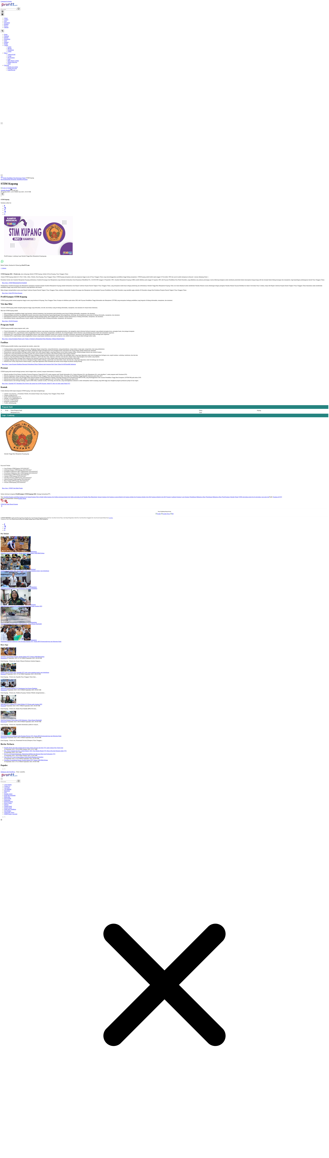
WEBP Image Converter (10, 814)
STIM (240, 497)
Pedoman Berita (8, 801)
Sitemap (6, 27)
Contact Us (7, 786)
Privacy (6, 26)
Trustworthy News (9, 812)
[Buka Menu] (2, 14)
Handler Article (8, 794)
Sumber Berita (22, 498)
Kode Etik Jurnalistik (10, 795)
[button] (18, 8)
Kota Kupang (24, 179)
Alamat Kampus (31, 497)
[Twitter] (5, 208)
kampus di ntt (105, 497)
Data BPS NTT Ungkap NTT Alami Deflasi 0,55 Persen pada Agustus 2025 (21, 606)
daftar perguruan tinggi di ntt (62, 497)
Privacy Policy (8, 803)
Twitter (159, 513)
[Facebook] (4, 206)
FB (172, 513)
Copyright (7, 787)
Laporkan (111, 517)
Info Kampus (4, 179)
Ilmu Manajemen (92, 497)
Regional (33, 569)
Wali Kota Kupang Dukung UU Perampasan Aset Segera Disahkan (19, 588)
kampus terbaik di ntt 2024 (144, 497)
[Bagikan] (2, 194)
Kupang (168, 497)
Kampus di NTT (277, 497)
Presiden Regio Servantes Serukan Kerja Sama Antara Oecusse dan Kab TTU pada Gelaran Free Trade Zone (33, 747)
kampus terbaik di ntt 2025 (159, 497)
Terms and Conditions (10, 809)
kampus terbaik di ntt (131, 497)
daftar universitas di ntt (77, 497)
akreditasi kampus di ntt (20, 497)
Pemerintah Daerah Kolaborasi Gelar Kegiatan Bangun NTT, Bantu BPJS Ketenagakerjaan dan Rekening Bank (31, 641)
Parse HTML (7, 798)
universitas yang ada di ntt (262, 497)
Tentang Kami (8, 806)
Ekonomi (33, 604)
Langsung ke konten (6, 1)
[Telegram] (4, 210)
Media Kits (7, 797)
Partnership (7, 800)
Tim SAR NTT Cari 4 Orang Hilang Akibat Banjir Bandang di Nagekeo (23, 757)
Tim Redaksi (7, 811)
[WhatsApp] (4, 214)
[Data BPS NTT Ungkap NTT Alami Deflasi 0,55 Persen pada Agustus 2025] (16, 604)
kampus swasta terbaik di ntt (117, 497)
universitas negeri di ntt (248, 497)
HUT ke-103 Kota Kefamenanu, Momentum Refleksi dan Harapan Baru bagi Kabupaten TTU (29, 754)
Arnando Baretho (5, 190)
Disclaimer (7, 22)
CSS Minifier (7, 789)
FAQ (5, 21)
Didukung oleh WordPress (8, 772)
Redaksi (6, 24)
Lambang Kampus (176, 497)
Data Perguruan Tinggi (14, 179)
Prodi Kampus (226, 497)
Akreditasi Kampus (8, 497)
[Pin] (5, 212)
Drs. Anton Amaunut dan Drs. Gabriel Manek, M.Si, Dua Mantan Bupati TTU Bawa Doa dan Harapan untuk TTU (35, 751)
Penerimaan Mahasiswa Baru (214, 497)
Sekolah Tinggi (234, 497)
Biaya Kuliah (40, 497)
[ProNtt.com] (9, 6)
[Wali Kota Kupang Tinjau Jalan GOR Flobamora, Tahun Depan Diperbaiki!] (16, 622)
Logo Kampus (185, 497)
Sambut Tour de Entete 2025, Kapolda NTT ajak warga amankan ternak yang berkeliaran (25, 571)
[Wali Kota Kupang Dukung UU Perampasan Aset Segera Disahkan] (16, 587)
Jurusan (100, 497)
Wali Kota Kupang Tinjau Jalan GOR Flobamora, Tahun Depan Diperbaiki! (21, 624)
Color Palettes (8, 784)
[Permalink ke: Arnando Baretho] (9, 188)
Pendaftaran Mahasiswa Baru (198, 497)
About (6, 18)
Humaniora (34, 551)
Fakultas (85, 497)
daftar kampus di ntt (49, 497)
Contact (6, 19)
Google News (166, 513)
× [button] (1, 778)
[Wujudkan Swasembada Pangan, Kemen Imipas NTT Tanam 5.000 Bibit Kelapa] (16, 551)
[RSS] (4, 769)
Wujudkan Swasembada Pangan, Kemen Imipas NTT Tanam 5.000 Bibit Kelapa (22, 553)
